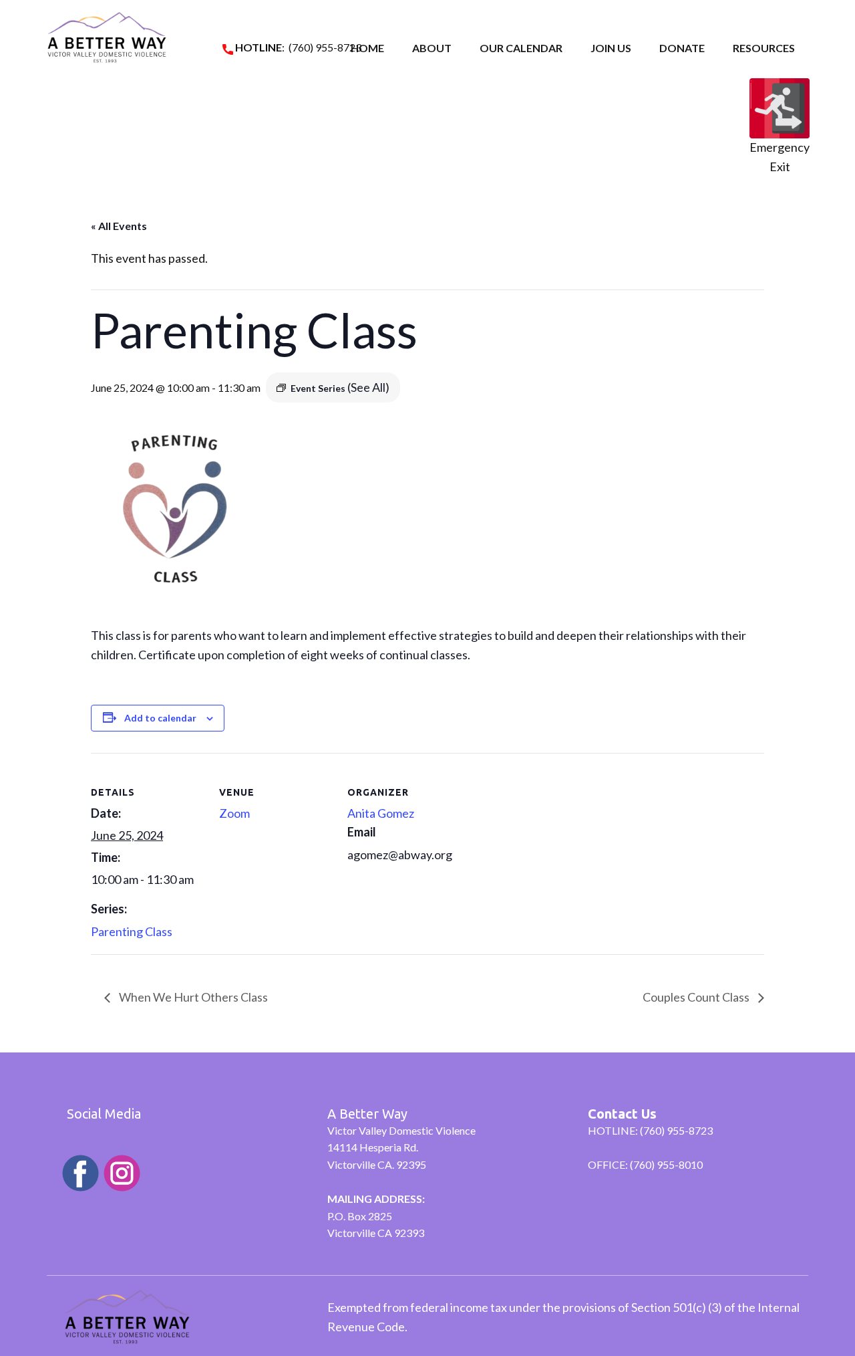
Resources (764, 47)
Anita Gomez (380, 813)
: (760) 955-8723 (297, 47)
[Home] (107, 37)
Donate (682, 47)
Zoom (234, 813)
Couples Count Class (697, 997)
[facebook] (80, 1173)
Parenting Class (131, 931)
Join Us (610, 47)
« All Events (119, 225)
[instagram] (122, 1173)
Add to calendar (160, 717)
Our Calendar (521, 47)
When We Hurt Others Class (192, 997)
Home (367, 47)
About (432, 47)
